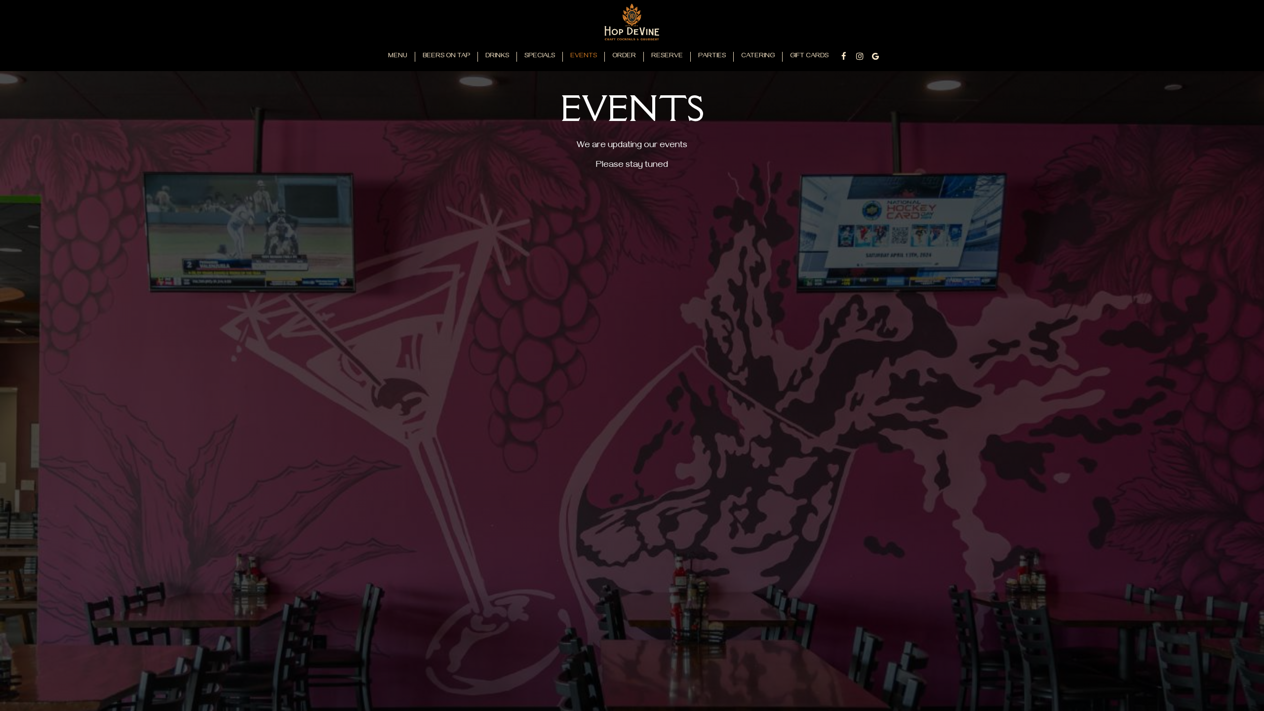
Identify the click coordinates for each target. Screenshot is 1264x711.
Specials (539, 56)
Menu (397, 56)
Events (583, 56)
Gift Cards (809, 56)
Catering (758, 56)
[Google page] (875, 56)
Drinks (497, 56)
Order (624, 56)
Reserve (667, 56)
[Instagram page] (860, 56)
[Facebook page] (844, 56)
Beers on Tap (446, 56)
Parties (712, 56)
